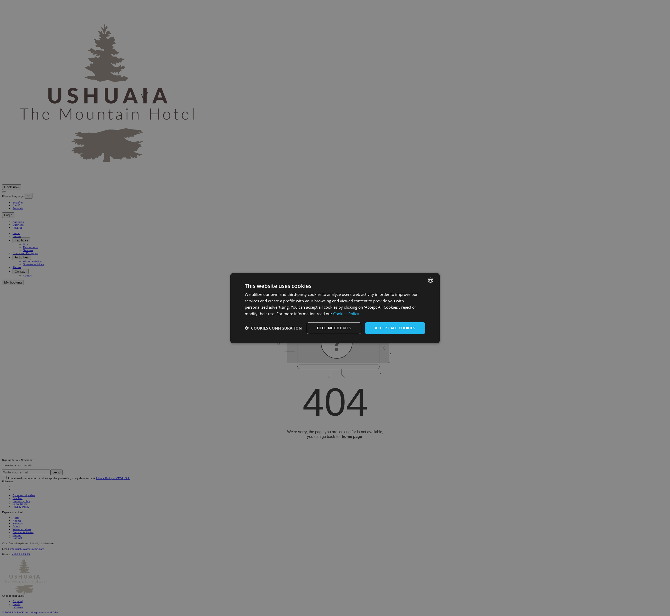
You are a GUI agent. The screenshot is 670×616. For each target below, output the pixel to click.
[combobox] (430, 279)
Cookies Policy (346, 313)
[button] (273, 328)
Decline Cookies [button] (334, 327)
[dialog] (335, 308)
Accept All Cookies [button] (395, 327)
